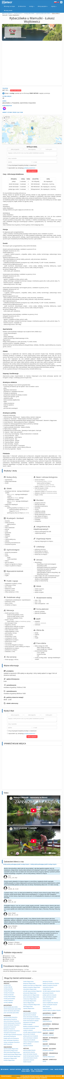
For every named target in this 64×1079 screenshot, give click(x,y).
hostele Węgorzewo (9, 1060)
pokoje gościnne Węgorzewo (31, 995)
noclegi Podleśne (8, 1000)
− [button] (4, 120)
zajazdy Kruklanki (28, 1045)
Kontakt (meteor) (15, 1069)
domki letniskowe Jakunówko (12, 1011)
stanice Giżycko (47, 1001)
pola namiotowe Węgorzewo (31, 997)
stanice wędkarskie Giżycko (50, 1002)
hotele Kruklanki (27, 1024)
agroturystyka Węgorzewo (11, 1048)
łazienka (45, 1041)
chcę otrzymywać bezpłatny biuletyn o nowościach (22, 165)
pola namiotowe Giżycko (49, 997)
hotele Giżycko (27, 1062)
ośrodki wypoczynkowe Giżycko (51, 991)
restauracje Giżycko (48, 999)
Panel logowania (37, 1071)
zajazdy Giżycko (47, 1008)
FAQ (31, 1069)
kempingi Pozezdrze (9, 1029)
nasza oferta (58, 1069)
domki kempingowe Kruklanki (31, 1018)
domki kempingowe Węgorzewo (12, 1054)
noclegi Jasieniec (8, 989)
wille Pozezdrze (8, 1044)
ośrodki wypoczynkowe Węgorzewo (33, 991)
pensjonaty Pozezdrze (10, 1036)
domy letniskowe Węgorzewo (12, 1052)
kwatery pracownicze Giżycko (51, 983)
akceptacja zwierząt (48, 1015)
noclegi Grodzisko (9, 994)
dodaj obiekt (26, 1071)
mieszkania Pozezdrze (10, 1032)
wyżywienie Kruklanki (29, 1022)
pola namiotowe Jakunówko (11, 1012)
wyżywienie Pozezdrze (10, 1027)
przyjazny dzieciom (48, 1050)
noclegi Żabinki (8, 987)
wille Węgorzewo (28, 1006)
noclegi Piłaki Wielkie (9, 996)
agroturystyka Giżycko (29, 1050)
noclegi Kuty (7, 985)
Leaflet (55, 143)
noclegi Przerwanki (9, 993)
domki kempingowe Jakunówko (12, 1009)
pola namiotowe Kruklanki (30, 1038)
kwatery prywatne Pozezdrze (12, 1031)
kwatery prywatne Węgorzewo (31, 987)
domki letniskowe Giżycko (30, 1058)
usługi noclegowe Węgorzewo (31, 1004)
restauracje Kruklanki (29, 1040)
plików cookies (16, 1076)
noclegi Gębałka (8, 1002)
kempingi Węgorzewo (29, 983)
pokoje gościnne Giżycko (49, 995)
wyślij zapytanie (32, 171)
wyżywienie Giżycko (28, 1060)
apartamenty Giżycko (29, 1052)
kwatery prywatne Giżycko (50, 985)
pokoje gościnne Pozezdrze (11, 1038)
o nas (51, 1069)
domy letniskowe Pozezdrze (11, 1021)
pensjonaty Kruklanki (29, 1034)
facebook (5, 1069)
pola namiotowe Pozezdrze (11, 1040)
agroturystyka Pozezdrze (10, 1017)
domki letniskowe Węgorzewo (12, 1056)
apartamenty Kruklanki (29, 1015)
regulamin (25, 1069)
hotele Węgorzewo (28, 981)
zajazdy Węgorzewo (28, 1008)
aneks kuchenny (47, 1021)
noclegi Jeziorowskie (9, 998)
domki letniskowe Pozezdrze (11, 1025)
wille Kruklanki (27, 1043)
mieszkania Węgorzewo (29, 989)
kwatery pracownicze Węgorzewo (32, 985)
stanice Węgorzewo (28, 1002)
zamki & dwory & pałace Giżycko (52, 1010)
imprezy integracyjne (49, 1056)
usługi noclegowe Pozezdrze (12, 1042)
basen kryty (46, 1026)
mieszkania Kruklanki (29, 1028)
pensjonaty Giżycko (48, 993)
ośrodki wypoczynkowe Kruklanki (32, 1032)
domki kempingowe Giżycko (31, 1056)
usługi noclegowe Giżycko (50, 1004)
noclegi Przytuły (8, 991)
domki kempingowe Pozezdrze (12, 1023)
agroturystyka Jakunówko (11, 1007)
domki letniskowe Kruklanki (30, 1020)
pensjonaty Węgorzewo (29, 993)
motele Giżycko (47, 989)
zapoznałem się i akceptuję (21, 168)
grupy (44, 1061)
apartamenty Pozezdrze (10, 1019)
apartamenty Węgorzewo (11, 1050)
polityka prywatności (41, 1069)
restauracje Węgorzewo (29, 999)
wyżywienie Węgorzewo (10, 1058)
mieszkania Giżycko (48, 987)
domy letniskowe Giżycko (30, 1054)
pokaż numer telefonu (16, 90)
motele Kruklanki (28, 1030)
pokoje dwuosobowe (48, 1030)
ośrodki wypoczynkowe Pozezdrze (13, 1034)
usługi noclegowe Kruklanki (31, 1042)
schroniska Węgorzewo (29, 1001)
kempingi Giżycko (47, 981)
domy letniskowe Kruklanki (30, 1017)
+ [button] (4, 118)
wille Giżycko (46, 1006)
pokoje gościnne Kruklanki (30, 1036)
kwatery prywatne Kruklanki (31, 1026)
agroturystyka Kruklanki (29, 1013)
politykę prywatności (29, 168)
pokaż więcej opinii (32, 947)
